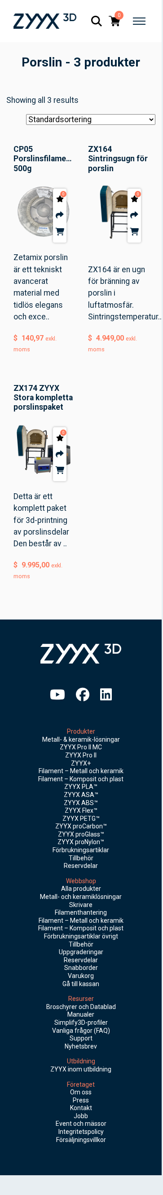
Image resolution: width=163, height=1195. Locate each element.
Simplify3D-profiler (81, 1022)
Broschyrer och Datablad (81, 1006)
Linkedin (106, 694)
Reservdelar (81, 865)
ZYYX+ (81, 763)
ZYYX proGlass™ (81, 834)
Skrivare (81, 904)
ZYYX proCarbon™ (81, 826)
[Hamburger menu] (139, 21)
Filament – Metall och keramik (81, 771)
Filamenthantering (81, 912)
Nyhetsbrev (81, 1046)
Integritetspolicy (81, 1131)
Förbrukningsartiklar (81, 850)
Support (81, 1038)
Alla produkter (81, 888)
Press (81, 1100)
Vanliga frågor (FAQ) (81, 1030)
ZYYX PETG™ (81, 818)
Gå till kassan (80, 983)
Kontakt (81, 1107)
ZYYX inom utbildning (80, 1069)
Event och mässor (81, 1123)
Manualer (80, 1014)
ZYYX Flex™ (81, 810)
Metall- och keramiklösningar (81, 896)
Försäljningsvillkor (81, 1139)
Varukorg (81, 975)
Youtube (57, 694)
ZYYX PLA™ (80, 786)
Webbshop (81, 881)
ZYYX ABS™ (81, 802)
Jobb (81, 1116)
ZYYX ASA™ (81, 794)
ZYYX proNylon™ (80, 841)
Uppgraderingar (81, 952)
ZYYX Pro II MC (81, 747)
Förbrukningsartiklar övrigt (81, 936)
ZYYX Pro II (81, 755)
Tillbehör (81, 858)
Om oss (81, 1092)
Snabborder (81, 967)
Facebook (82, 694)
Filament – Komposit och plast (80, 779)
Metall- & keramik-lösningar (81, 739)
